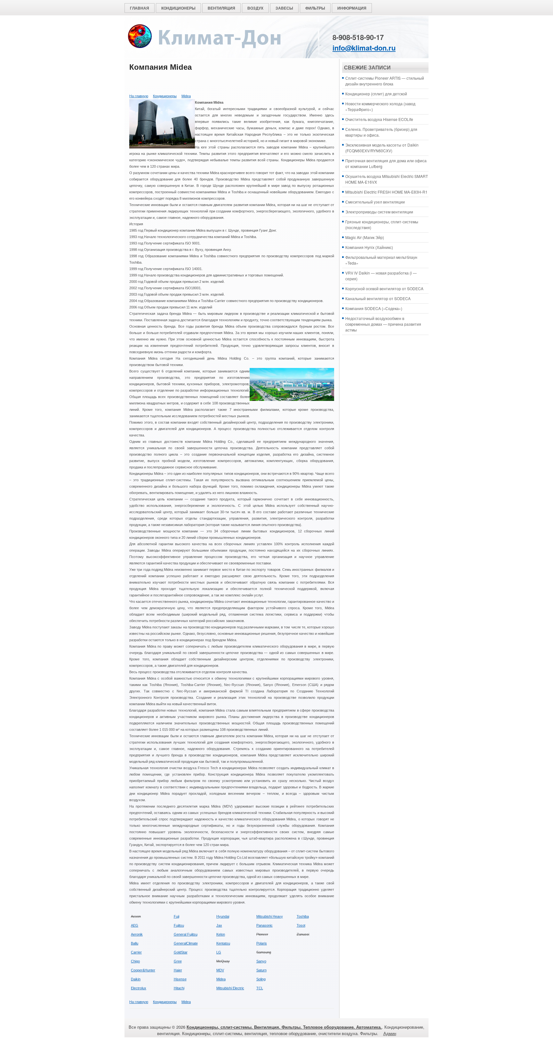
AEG (134, 925)
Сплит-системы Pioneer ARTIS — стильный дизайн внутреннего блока (384, 80)
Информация (351, 8)
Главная (139, 8)
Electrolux (138, 988)
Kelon (220, 934)
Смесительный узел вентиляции (375, 201)
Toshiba (303, 916)
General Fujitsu (185, 934)
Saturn (261, 970)
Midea (186, 96)
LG (218, 952)
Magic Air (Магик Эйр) (364, 237)
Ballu (134, 943)
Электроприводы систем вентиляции (379, 211)
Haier (178, 970)
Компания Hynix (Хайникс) (369, 247)
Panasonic (264, 925)
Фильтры (315, 8)
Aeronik (137, 934)
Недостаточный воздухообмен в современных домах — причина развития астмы (383, 323)
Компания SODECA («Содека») (373, 308)
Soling (261, 979)
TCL (259, 988)
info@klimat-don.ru (364, 48)
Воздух (255, 8)
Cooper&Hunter (143, 970)
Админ (389, 1033)
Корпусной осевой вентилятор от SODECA (384, 288)
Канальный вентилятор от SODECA (378, 298)
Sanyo (261, 961)
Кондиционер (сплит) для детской (376, 93)
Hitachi (179, 988)
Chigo (135, 961)
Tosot (301, 925)
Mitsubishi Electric (230, 988)
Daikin (135, 979)
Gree (178, 961)
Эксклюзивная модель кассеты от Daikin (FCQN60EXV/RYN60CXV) (382, 147)
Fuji (176, 916)
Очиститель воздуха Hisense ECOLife (379, 119)
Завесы (284, 8)
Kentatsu (223, 943)
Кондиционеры (178, 8)
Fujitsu (179, 925)
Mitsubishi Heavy (269, 916)
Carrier (136, 952)
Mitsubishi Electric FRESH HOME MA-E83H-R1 (386, 192)
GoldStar (181, 952)
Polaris (261, 943)
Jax (219, 925)
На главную (138, 96)
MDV (220, 970)
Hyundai (222, 916)
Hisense (180, 979)
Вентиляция (221, 8)
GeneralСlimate (186, 943)
